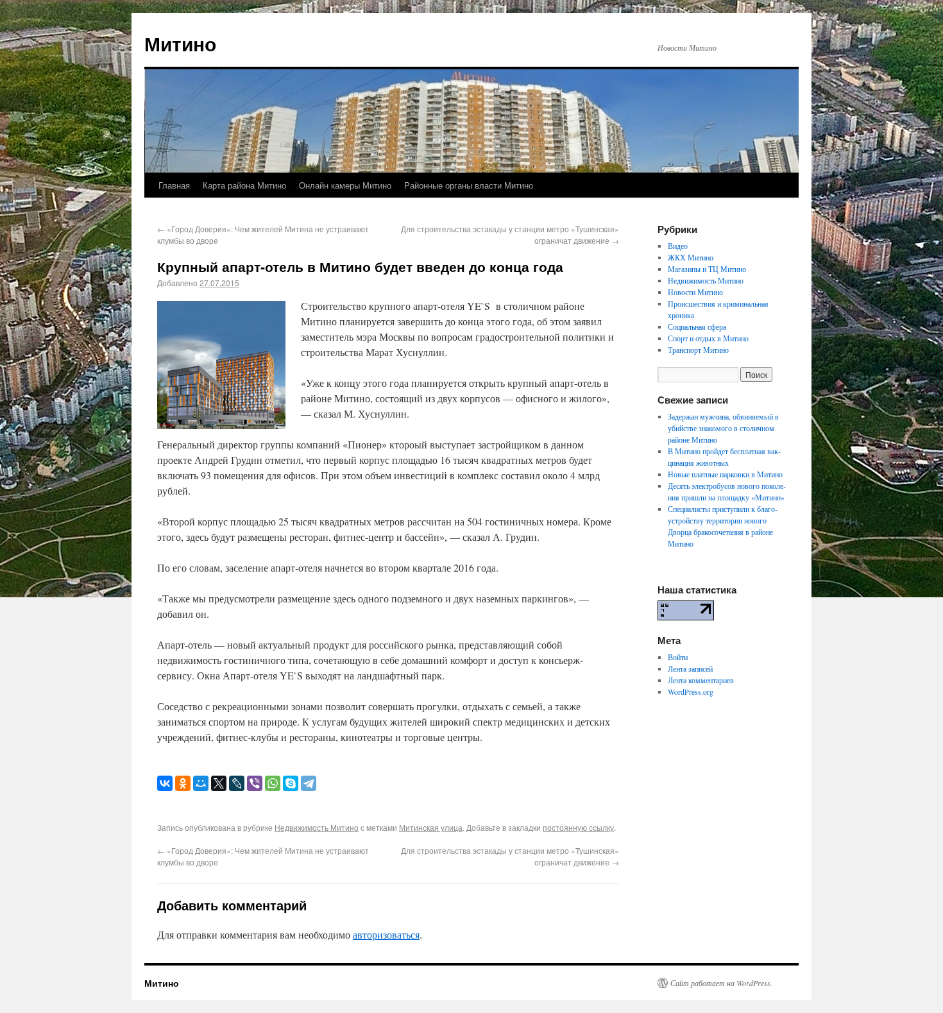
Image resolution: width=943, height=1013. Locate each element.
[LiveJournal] (236, 783)
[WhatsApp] (272, 783)
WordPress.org (690, 691)
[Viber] (254, 783)
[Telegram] (308, 783)
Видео (678, 246)
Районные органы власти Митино (468, 185)
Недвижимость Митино (317, 827)
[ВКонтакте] (165, 783)
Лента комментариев (701, 680)
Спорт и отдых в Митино (708, 338)
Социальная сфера (697, 326)
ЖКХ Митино (690, 257)
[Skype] (290, 783)
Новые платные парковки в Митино (725, 474)
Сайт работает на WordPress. (721, 983)
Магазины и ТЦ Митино (707, 269)
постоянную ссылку (578, 827)
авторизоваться (386, 934)
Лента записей (690, 668)
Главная (174, 185)
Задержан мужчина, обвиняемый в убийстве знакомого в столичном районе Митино (723, 428)
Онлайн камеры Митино (345, 185)
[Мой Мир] (200, 783)
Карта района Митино (244, 185)
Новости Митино (695, 292)
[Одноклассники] (183, 783)
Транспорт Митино (698, 350)
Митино (180, 43)
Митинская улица (431, 827)
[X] (218, 783)
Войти (678, 657)
